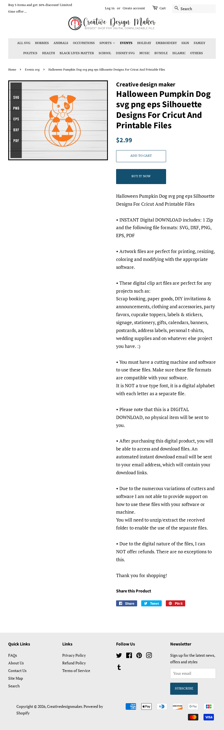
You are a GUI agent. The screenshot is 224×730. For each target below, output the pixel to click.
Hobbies (42, 43)
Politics (30, 53)
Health (48, 53)
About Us (16, 662)
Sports (106, 43)
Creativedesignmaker (64, 706)
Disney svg (125, 53)
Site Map (15, 678)
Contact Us (17, 670)
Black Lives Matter (77, 53)
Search (14, 685)
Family (199, 43)
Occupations (84, 43)
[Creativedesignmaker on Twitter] (119, 656)
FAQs (12, 655)
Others (196, 53)
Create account (134, 8)
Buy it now (141, 176)
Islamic (178, 53)
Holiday (144, 43)
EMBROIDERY (166, 43)
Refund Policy (74, 662)
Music (144, 53)
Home (12, 69)
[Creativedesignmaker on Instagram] (149, 656)
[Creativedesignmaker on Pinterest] (139, 656)
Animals (61, 43)
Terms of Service (76, 670)
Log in (109, 8)
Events (126, 43)
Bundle (161, 53)
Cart (163, 8)
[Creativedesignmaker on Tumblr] (119, 668)
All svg (23, 43)
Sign (185, 43)
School (105, 53)
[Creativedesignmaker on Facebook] (129, 656)
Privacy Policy (74, 655)
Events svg (32, 69)
